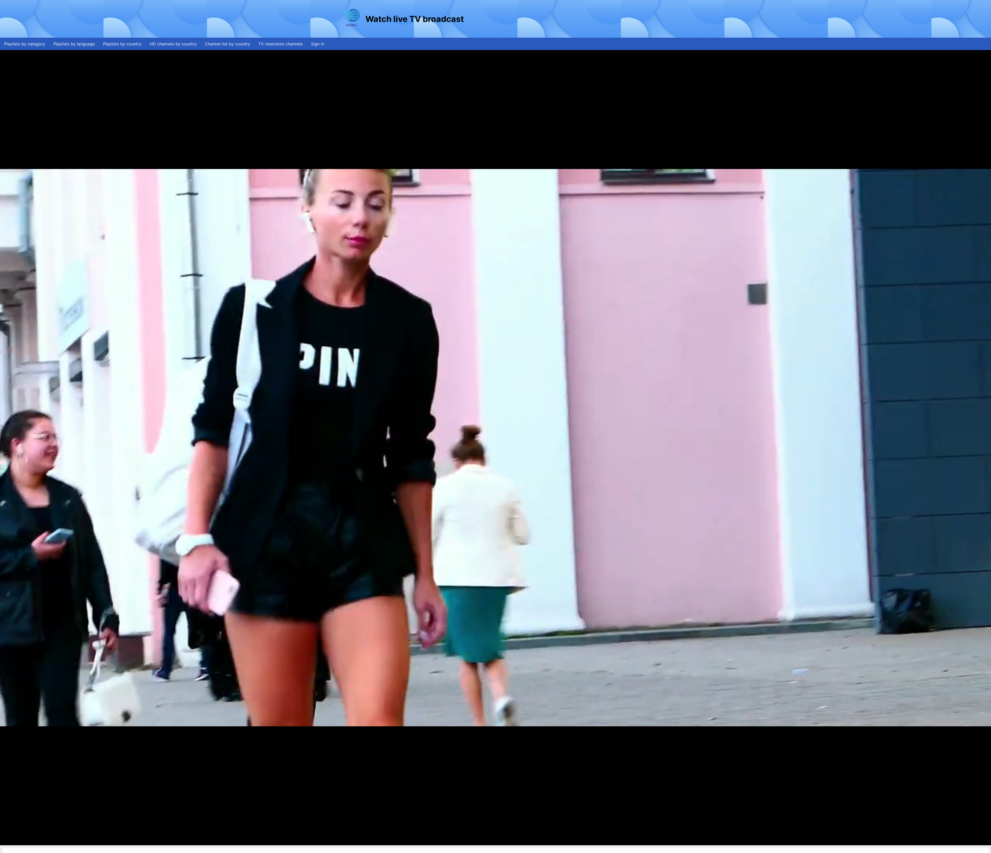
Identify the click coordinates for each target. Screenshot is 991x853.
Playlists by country (122, 43)
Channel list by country (227, 43)
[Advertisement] (559, 18)
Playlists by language (74, 43)
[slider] (494, 841)
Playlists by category (24, 43)
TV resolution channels (280, 43)
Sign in (317, 43)
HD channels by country (173, 43)
